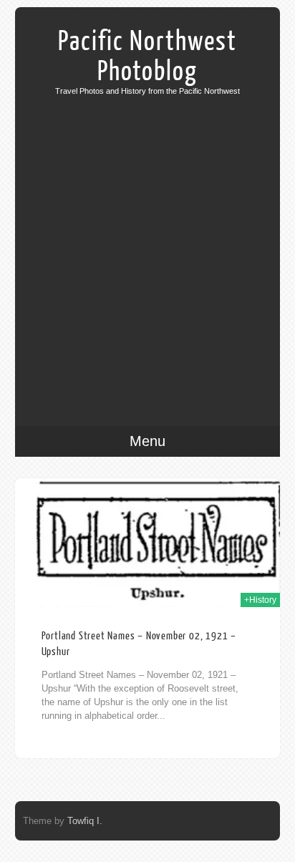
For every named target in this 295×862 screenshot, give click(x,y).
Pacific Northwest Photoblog (147, 56)
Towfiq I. (84, 820)
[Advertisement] (147, 249)
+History (260, 600)
